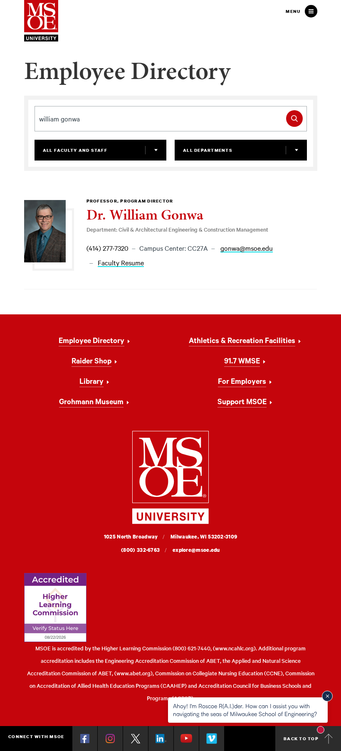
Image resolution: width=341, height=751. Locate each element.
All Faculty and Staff (75, 150)
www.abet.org (133, 673)
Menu (293, 11)
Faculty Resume (121, 263)
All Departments (207, 150)
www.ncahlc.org (234, 648)
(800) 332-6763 (140, 549)
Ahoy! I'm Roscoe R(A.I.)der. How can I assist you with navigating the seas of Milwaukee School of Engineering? (245, 709)
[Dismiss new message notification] (327, 696)
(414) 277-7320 (107, 248)
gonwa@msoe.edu (246, 248)
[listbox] (101, 150)
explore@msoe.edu (196, 549)
